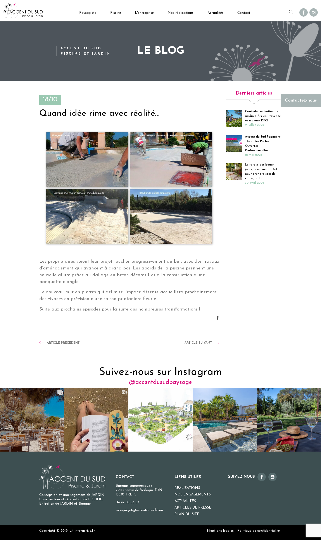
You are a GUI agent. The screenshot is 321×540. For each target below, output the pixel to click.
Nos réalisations (180, 13)
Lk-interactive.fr (82, 531)
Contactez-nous (301, 100)
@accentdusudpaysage (160, 382)
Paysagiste (87, 13)
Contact (243, 13)
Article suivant (198, 343)
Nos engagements (192, 494)
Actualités (215, 13)
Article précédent (63, 343)
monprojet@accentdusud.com (139, 510)
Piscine (115, 13)
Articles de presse (192, 507)
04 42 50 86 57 (127, 502)
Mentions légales (220, 531)
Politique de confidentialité (258, 531)
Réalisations (187, 488)
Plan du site (186, 514)
